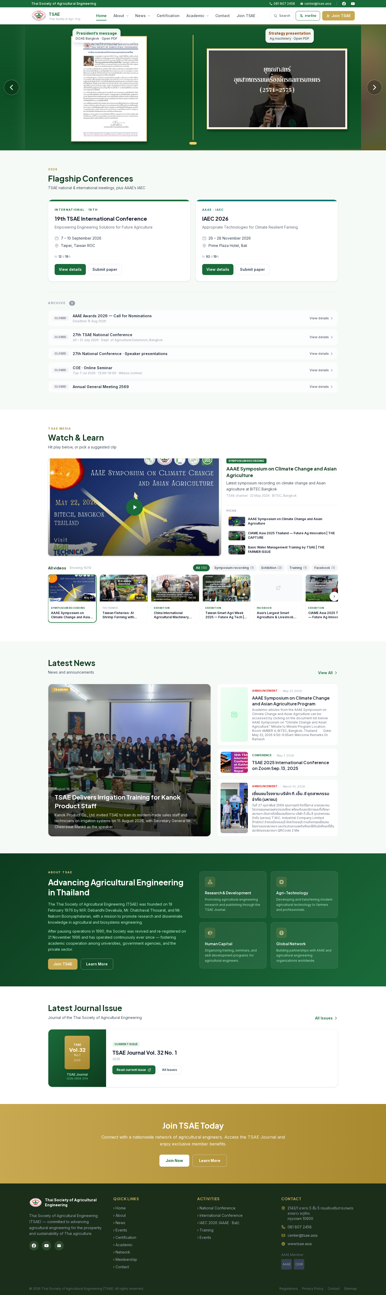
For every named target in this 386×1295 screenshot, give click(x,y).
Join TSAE (246, 15)
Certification (168, 15)
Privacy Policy (313, 1289)
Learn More (97, 964)
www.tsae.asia (300, 1243)
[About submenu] (128, 15)
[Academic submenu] (208, 15)
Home (101, 15)
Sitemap (350, 1289)
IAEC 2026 (215, 218)
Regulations (288, 1289)
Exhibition (271, 568)
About (118, 15)
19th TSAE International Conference (101, 218)
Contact (222, 15)
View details (70, 269)
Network (121, 1252)
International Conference (220, 1215)
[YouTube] (353, 4)
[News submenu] (150, 15)
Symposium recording (234, 568)
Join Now (174, 1160)
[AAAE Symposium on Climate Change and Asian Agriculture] (134, 507)
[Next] (334, 596)
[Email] (59, 1245)
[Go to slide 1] (193, 143)
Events (120, 1230)
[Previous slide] (11, 87)
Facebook (324, 568)
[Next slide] (374, 87)
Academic (195, 15)
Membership (125, 1259)
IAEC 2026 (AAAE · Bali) (218, 1222)
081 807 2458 (284, 4)
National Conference (216, 1208)
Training (298, 568)
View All (325, 672)
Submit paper (104, 269)
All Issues (324, 1018)
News (140, 15)
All (201, 568)
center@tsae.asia (317, 4)
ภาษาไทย (310, 16)
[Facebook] (344, 4)
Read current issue (131, 1070)
